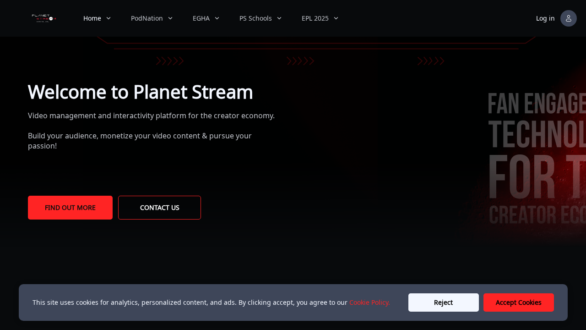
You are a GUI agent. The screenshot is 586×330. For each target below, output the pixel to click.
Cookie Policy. (369, 302)
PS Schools (255, 18)
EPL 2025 (315, 18)
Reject (443, 302)
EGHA (201, 18)
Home (92, 18)
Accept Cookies (519, 302)
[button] (557, 18)
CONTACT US (159, 207)
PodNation (147, 18)
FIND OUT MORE (70, 207)
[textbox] (140, 91)
